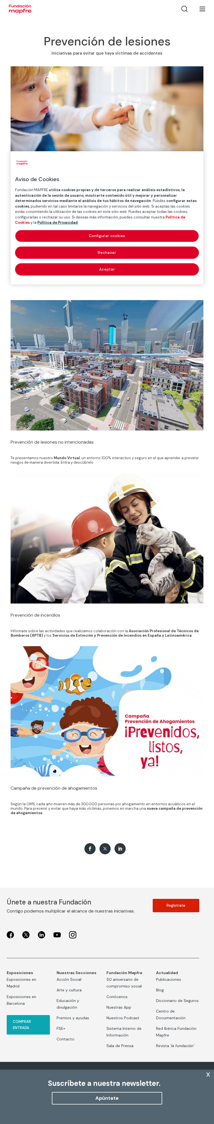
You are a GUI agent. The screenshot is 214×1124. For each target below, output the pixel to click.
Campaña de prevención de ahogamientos (54, 788)
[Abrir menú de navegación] (199, 9)
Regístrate (176, 905)
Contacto (65, 1039)
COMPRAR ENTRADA (22, 1024)
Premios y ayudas (73, 1017)
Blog (160, 989)
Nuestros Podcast (122, 1017)
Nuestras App (118, 1007)
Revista (175, 1045)
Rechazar (107, 252)
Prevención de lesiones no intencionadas (52, 442)
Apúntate (107, 1098)
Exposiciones (20, 972)
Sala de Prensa (119, 1045)
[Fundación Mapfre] (20, 8)
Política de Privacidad (57, 222)
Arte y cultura (69, 989)
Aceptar (107, 269)
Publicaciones (168, 979)
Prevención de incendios (35, 615)
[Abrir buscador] (184, 9)
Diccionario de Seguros (177, 1000)
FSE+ (61, 1028)
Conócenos (117, 996)
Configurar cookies (107, 235)
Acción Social (69, 979)
